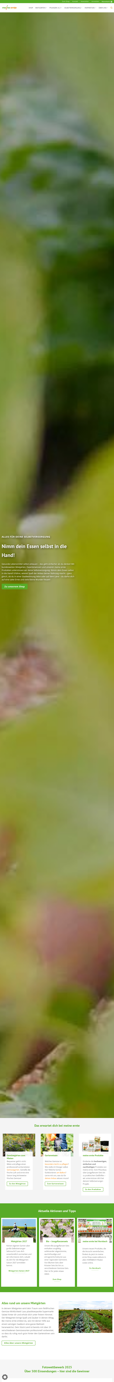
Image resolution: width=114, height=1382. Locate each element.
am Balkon (61, 1172)
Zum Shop (66, 1)
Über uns (103, 8)
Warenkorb (106, 1)
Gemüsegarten (13, 1170)
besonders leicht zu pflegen (56, 1164)
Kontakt (75, 1)
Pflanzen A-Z (54, 8)
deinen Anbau (51, 1178)
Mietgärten (40, 8)
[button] (111, 8)
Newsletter (85, 1)
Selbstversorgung (72, 8)
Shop (31, 8)
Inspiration (90, 8)
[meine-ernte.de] (9, 7)
